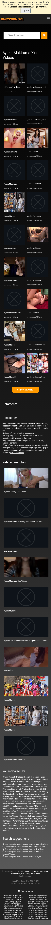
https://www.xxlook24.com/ (13, 918)
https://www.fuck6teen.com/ (38, 899)
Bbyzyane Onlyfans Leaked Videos (34, 816)
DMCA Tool (35, 874)
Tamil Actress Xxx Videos (14, 818)
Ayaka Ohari (8, 670)
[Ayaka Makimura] (14, 179)
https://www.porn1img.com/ (38, 911)
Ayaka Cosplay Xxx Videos (15, 492)
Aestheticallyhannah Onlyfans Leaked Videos (21, 813)
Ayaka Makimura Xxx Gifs (14, 759)
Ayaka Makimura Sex (12, 313)
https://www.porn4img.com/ (38, 916)
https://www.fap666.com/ (13, 903)
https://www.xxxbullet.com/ (13, 911)
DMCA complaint (17, 452)
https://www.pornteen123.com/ (38, 905)
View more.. (25, 389)
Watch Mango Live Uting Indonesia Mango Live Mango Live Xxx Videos (25, 822)
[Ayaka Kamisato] (14, 115)
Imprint (26, 871)
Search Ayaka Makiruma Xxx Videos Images (22, 856)
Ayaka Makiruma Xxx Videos (15, 581)
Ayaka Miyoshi (10, 377)
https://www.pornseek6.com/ (37, 903)
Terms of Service (37, 871)
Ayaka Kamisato (10, 119)
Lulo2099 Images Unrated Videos (24, 782)
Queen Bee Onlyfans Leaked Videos (22, 811)
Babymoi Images (33, 818)
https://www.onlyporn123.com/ (38, 909)
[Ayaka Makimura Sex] (14, 308)
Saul (34, 801)
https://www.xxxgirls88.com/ (37, 896)
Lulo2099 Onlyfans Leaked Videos (17, 801)
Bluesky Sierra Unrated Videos (15, 796)
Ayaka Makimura (10, 184)
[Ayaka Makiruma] (14, 276)
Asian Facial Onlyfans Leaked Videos (25, 808)
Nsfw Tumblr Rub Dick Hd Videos (23, 791)
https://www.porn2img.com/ (38, 912)
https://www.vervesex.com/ (13, 909)
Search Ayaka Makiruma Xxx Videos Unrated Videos (26, 844)
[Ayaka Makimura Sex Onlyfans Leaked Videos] (37, 83)
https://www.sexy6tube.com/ (37, 897)
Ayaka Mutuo (9, 700)
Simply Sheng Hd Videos (13, 777)
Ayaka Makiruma (10, 280)
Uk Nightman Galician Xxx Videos (22, 783)
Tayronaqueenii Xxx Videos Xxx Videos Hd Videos (23, 824)
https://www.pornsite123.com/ (13, 905)
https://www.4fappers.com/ (13, 896)
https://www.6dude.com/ (13, 901)
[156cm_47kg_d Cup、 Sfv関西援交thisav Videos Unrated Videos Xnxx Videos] (14, 83)
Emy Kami (14, 828)
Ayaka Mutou (9, 216)
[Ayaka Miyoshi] (14, 373)
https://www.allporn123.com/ (37, 907)
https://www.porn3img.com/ (38, 914)
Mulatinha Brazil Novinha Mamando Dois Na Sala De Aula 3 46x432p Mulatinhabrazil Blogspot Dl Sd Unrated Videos (24, 805)
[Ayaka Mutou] (14, 212)
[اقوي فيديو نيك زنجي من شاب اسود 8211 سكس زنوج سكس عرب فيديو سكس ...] (37, 115)
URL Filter (25, 874)
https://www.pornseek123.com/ (37, 901)
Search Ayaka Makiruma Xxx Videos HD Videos (24, 849)
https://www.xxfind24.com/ (13, 916)
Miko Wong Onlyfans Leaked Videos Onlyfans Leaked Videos (25, 792)
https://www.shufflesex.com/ (13, 907)
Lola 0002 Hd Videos (28, 828)
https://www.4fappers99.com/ (13, 897)
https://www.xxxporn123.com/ (13, 914)
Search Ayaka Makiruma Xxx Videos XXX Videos (24, 846)
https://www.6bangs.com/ (13, 899)
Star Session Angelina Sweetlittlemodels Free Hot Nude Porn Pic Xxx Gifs (25, 797)
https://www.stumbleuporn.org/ (37, 918)
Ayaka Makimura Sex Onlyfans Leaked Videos (23, 521)
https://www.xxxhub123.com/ (13, 912)
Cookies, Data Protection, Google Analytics (28, 7)
